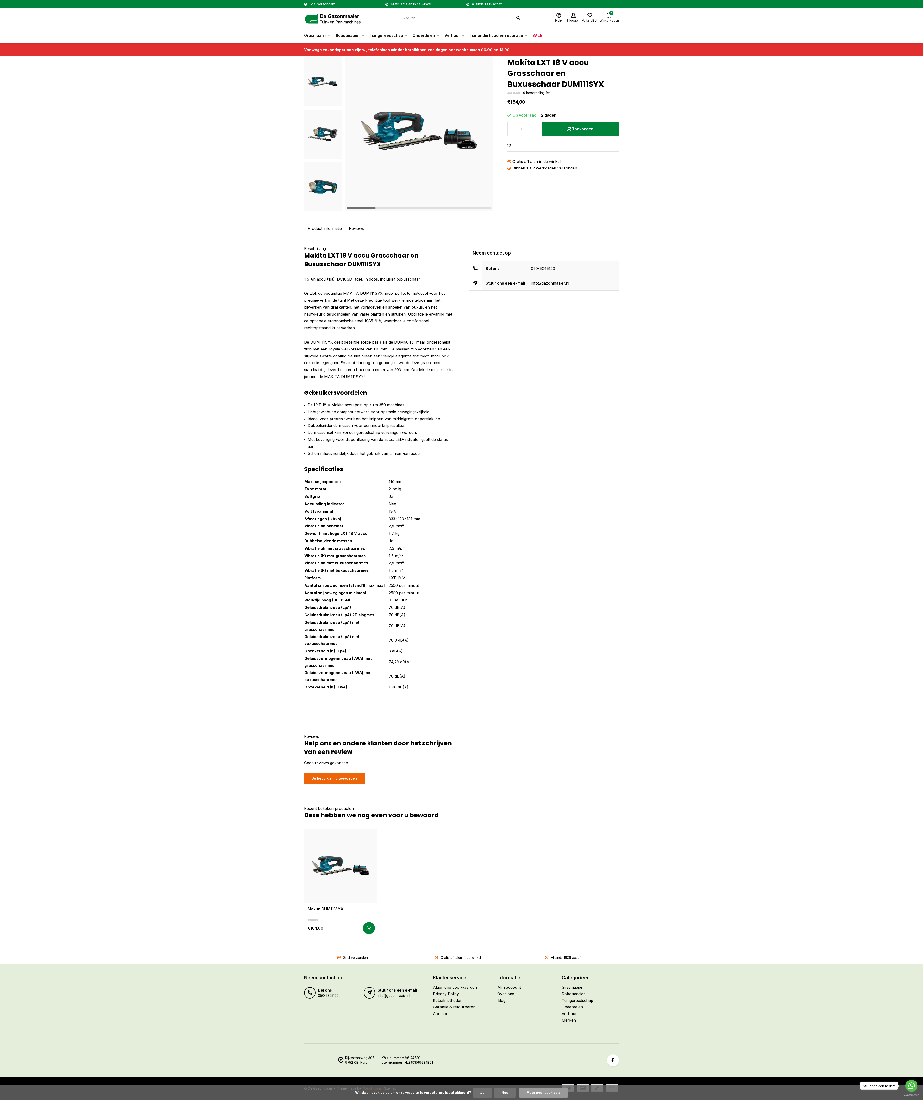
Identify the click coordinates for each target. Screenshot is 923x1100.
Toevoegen (582, 128)
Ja (482, 1092)
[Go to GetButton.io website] (911, 1095)
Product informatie (325, 228)
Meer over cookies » (543, 1092)
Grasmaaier (315, 35)
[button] (323, 206)
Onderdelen (423, 35)
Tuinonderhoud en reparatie (496, 35)
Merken (569, 1020)
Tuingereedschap (386, 35)
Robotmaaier (348, 35)
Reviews (356, 228)
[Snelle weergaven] (369, 928)
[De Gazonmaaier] (333, 18)
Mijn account (509, 987)
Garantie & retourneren (454, 1007)
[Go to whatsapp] (911, 1086)
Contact (440, 1013)
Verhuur (452, 35)
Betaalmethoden (447, 1000)
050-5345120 (543, 268)
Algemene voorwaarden (455, 987)
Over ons (505, 993)
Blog (501, 1000)
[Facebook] (613, 1060)
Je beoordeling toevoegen (334, 778)
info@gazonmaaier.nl (550, 283)
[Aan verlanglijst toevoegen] (509, 145)
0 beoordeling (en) (537, 93)
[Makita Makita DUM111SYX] (340, 866)
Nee (504, 1092)
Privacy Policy (446, 993)
